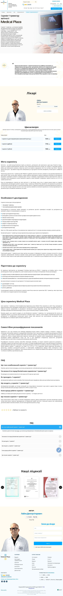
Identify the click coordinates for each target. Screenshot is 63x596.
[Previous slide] (2, 487)
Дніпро (61, 3)
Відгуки (31, 8)
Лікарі (29, 8)
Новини (49, 557)
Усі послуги (25, 8)
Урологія (17, 562)
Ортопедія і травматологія (18, 560)
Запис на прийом (47, 111)
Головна (3, 12)
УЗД (14, 12)
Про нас (38, 8)
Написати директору (57, 5)
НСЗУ (36, 8)
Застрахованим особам (37, 569)
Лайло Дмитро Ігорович (31, 513)
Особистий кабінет (53, 3)
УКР (58, 3)
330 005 (27, 4)
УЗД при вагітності (20, 12)
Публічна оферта (52, 567)
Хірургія (16, 557)
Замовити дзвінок (56, 1)
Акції (33, 8)
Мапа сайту (3, 590)
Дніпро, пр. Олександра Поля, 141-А (9, 579)
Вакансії (49, 561)
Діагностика (9, 12)
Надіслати (48, 543)
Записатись (57, 138)
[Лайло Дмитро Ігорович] (15, 110)
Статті (49, 559)
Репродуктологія (19, 564)
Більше (41, 8)
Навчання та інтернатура (54, 563)
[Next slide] (60, 487)
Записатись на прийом (56, 8)
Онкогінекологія (18, 568)
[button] (31, 427)
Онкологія (17, 566)
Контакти (50, 565)
